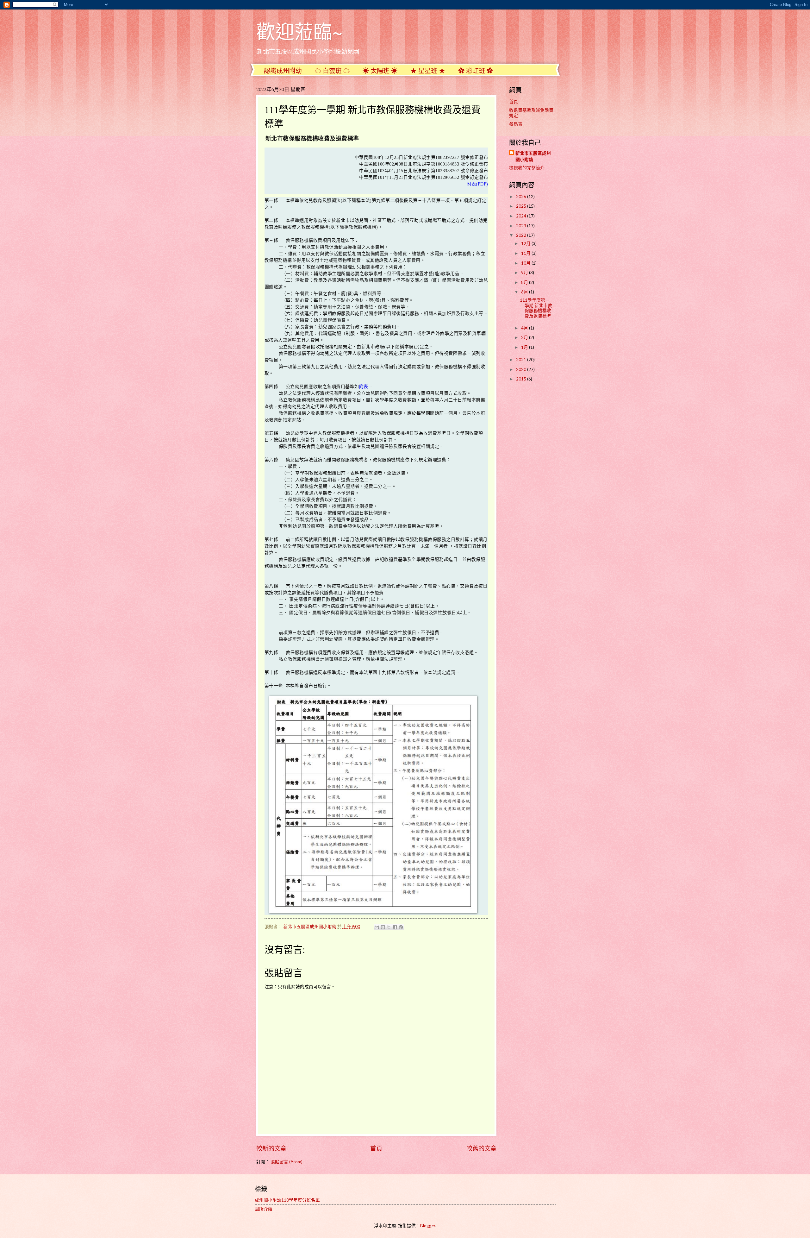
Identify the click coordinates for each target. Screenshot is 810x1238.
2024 (521, 215)
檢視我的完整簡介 (527, 167)
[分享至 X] (389, 927)
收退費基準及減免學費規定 (531, 112)
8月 (525, 282)
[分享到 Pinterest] (401, 927)
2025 (521, 206)
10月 (526, 263)
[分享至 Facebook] (395, 927)
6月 (525, 291)
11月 (526, 253)
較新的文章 (271, 1148)
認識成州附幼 (283, 70)
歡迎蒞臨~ (299, 31)
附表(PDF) (477, 184)
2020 (521, 369)
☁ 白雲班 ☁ (332, 70)
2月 (525, 337)
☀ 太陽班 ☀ (380, 70)
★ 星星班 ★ (427, 70)
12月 (526, 243)
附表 (363, 386)
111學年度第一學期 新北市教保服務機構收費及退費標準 (536, 307)
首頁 (376, 1148)
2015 (521, 378)
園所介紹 (263, 1208)
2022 (521, 235)
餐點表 (515, 124)
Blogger (427, 1225)
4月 (525, 327)
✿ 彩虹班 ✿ (475, 70)
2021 (521, 359)
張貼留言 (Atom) (286, 1161)
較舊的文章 (481, 1148)
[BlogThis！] (383, 927)
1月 (525, 347)
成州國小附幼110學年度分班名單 (287, 1200)
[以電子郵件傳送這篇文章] (377, 927)
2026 (521, 196)
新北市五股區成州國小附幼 (533, 156)
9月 (525, 272)
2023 (521, 225)
